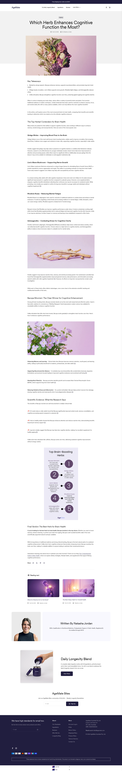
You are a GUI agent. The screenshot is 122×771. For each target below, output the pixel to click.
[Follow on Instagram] (16, 748)
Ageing (61, 17)
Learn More (76, 7)
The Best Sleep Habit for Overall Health (74, 600)
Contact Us (71, 741)
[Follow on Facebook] (12, 748)
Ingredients (60, 7)
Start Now (67, 673)
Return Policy (72, 730)
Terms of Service (73, 739)
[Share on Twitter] (36, 563)
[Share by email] (44, 563)
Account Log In (72, 724)
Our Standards (56, 724)
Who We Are (56, 733)
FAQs (70, 727)
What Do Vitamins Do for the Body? (37, 600)
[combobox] (61, 766)
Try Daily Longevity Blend (48, 7)
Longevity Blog (56, 736)
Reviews (68, 7)
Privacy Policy (72, 736)
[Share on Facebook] (33, 563)
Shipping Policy (72, 733)
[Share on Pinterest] (40, 563)
